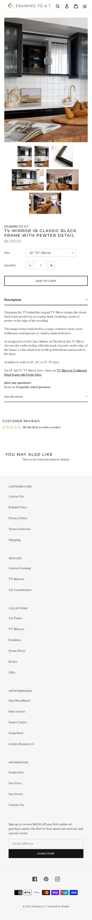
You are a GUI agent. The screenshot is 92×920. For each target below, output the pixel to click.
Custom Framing (20, 568)
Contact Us (16, 496)
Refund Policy (18, 507)
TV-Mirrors (16, 579)
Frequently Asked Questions (33, 387)
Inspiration (16, 772)
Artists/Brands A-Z (21, 744)
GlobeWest (16, 733)
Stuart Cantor (18, 722)
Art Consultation (20, 590)
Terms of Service (20, 529)
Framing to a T (39, 906)
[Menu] (84, 5)
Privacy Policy (18, 518)
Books (13, 661)
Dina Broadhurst (20, 700)
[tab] (46, 299)
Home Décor (17, 651)
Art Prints (15, 618)
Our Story (15, 783)
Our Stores (16, 794)
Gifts (12, 672)
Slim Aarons (17, 711)
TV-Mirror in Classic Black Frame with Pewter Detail (40, 233)
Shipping (15, 540)
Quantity (10, 265)
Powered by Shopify (58, 906)
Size (7, 253)
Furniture (15, 640)
